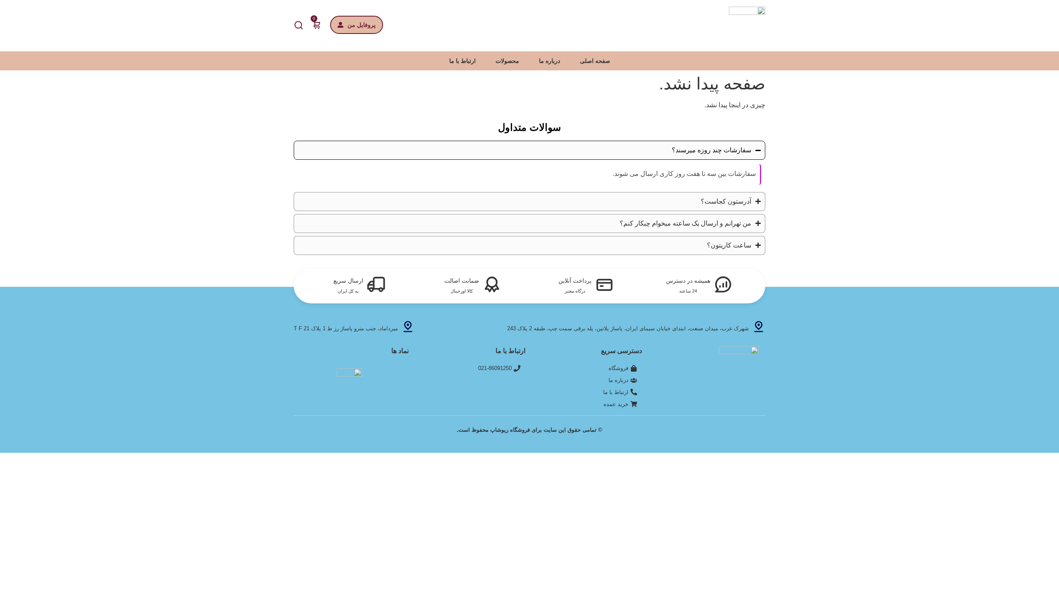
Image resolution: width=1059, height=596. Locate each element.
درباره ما (549, 61)
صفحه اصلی (595, 61)
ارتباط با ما (462, 61)
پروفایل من (361, 25)
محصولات (507, 61)
